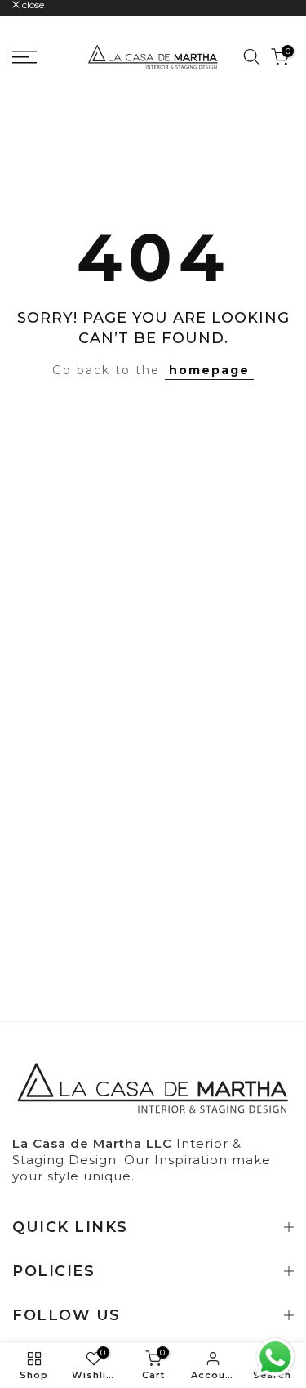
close (32, 5)
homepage (209, 370)
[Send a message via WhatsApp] (275, 1357)
